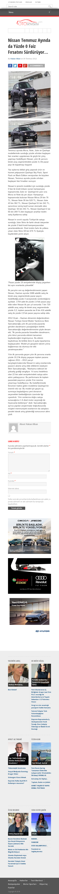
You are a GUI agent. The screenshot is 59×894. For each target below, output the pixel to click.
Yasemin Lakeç (14, 660)
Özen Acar (35, 739)
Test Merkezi (37, 880)
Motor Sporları (30, 884)
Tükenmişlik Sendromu (17, 768)
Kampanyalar (14, 884)
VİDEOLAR (28, 2)
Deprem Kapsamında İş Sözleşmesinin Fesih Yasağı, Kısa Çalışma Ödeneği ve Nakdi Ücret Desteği (40, 724)
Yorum (11, 452)
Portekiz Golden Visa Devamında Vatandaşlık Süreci (40, 682)
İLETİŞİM (38, 2)
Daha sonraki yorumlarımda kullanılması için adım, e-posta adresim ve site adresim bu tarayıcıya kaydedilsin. (29, 501)
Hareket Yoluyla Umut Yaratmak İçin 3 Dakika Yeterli (17, 863)
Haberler (24, 880)
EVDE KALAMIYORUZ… (39, 846)
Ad (10, 473)
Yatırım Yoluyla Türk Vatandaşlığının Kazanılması (39, 713)
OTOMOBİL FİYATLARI (15, 2)
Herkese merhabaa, (16, 684)
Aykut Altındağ (15, 739)
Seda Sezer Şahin (38, 810)
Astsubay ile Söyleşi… (39, 779)
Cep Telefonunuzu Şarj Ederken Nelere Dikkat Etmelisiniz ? (17, 760)
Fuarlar (11, 887)
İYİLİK (34, 834)
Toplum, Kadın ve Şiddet (40, 782)
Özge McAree (13, 810)
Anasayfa (12, 880)
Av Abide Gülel (37, 660)
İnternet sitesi (13, 488)
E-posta (12, 481)
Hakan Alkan (15, 59)
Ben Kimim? (12, 690)
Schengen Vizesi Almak (17, 777)
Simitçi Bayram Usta (16, 834)
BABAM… (34, 839)
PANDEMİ (34, 842)
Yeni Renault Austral (39, 763)
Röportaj (44, 884)
